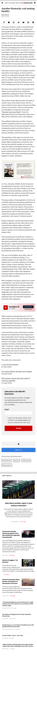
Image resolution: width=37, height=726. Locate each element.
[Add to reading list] (33, 22)
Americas (16, 460)
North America (6, 460)
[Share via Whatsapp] (13, 22)
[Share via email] (23, 22)
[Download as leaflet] (28, 22)
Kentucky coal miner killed (11, 112)
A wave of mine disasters (10, 364)
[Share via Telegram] (18, 22)
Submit (18, 428)
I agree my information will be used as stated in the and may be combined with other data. (19, 420)
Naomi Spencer (5, 15)
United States (26, 460)
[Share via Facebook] (4, 22)
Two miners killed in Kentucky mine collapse (17, 371)
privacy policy (22, 420)
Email (7, 409)
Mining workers (6, 465)
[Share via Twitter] (9, 22)
